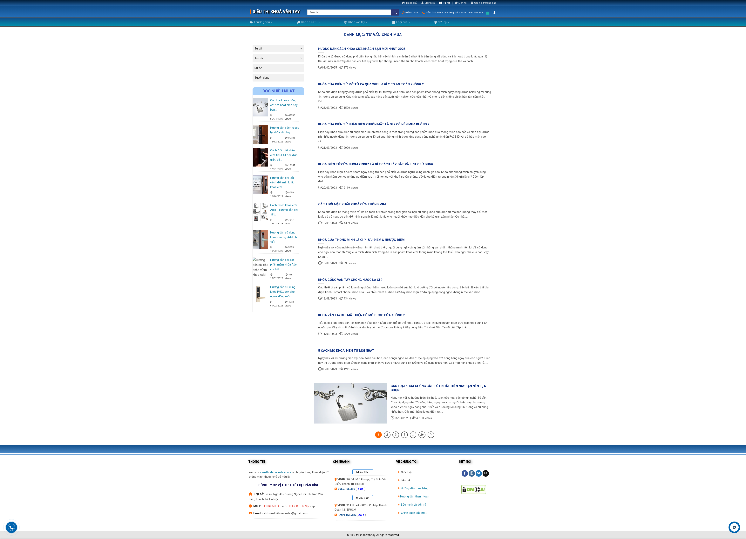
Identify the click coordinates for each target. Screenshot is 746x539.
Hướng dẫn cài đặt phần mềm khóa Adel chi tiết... (283, 264)
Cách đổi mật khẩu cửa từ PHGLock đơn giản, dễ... (283, 155)
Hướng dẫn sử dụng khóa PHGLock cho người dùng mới (282, 291)
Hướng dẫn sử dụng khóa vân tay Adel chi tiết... (283, 237)
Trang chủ (411, 2)
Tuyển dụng (261, 77)
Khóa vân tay (356, 22)
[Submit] (395, 12)
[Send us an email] (486, 473)
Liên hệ (462, 2)
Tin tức (259, 58)
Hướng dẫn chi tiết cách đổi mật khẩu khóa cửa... (282, 182)
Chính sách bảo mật (414, 513)
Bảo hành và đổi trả (413, 504)
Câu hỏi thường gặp (485, 2)
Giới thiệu (429, 2)
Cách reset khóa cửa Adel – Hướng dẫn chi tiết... (284, 209)
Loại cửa (401, 22)
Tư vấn (447, 2)
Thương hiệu (262, 22)
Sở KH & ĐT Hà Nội (297, 506)
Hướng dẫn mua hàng (414, 488)
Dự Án (258, 68)
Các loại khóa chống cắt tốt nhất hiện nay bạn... (283, 105)
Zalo (360, 489)
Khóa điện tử (309, 22)
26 (422, 434)
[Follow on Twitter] (479, 473)
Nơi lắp (442, 22)
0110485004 (270, 506)
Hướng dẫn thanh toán (414, 496)
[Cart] (488, 12)
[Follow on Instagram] (472, 473)
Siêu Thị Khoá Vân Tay (276, 12)
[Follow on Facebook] (465, 473)
